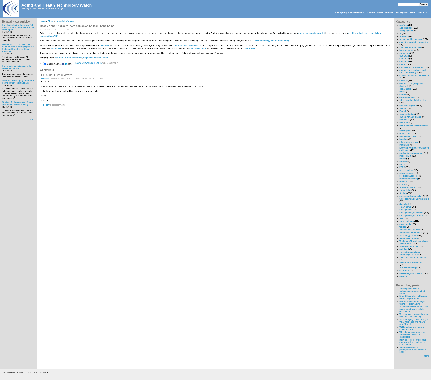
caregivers (404, 53)
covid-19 (403, 80)
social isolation (406, 221)
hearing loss (405, 131)
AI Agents (404, 36)
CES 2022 (404, 56)
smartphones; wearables (411, 215)
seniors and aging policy (411, 196)
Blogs (50, 21)
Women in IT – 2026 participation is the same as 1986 (412, 349)
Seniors (403, 193)
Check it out (249, 48)
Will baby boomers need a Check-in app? (411, 328)
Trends (380, 13)
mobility (403, 161)
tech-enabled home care (411, 232)
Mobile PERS (405, 156)
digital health (405, 89)
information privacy (408, 142)
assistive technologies (410, 47)
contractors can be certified (311, 33)
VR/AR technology (408, 268)
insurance (404, 145)
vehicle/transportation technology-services (409, 253)
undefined (404, 249)
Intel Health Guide (197, 48)
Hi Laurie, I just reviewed (56, 75)
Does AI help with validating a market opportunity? (413, 297)
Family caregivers (408, 105)
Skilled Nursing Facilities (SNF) (414, 199)
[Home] (10, 9)
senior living (405, 190)
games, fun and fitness (410, 117)
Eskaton (105, 45)
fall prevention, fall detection (412, 100)
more (32, 119)
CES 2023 (404, 59)
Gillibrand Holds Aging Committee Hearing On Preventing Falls (18, 81)
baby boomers (406, 50)
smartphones (405, 210)
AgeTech (58, 58)
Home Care (404, 133)
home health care (407, 136)
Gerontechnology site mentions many (271, 41)
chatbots (403, 64)
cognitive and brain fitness (95, 58)
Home (338, 13)
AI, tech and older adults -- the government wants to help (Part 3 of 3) (413, 309)
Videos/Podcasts (356, 13)
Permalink (45, 78)
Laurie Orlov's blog (65, 21)
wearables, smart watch (410, 273)
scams (402, 184)
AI (400, 33)
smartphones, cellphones (411, 213)
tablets (402, 227)
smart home (405, 207)
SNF (401, 218)
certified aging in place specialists (364, 33)
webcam (403, 276)
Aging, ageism (406, 31)
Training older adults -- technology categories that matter (412, 291)
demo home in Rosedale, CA (188, 45)
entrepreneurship (407, 97)
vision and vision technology (412, 257)
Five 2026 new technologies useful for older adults (412, 302)
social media (405, 224)
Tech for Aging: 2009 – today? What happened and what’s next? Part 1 (413, 321)
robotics (403, 181)
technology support (408, 238)
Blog (344, 13)
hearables (404, 122)
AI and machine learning (410, 39)
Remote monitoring (73, 58)
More (426, 356)
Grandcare (56, 48)
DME (401, 92)
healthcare (404, 120)
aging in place (405, 28)
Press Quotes (401, 13)
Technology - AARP (408, 235)
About (412, 13)
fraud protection (407, 114)
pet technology (406, 170)
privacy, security (407, 173)
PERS (402, 167)
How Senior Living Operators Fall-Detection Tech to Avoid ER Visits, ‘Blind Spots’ (18, 27)
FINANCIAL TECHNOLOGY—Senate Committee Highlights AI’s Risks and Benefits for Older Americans (18, 48)
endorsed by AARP (49, 36)
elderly (402, 94)
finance (402, 108)
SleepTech (404, 204)
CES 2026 (404, 61)
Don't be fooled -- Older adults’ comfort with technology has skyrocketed (413, 342)
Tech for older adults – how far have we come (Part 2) (413, 315)
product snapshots (408, 176)
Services (389, 13)
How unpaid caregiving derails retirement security (16, 67)
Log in (99, 63)
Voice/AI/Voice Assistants (411, 262)
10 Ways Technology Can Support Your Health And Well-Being (18, 103)
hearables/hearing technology (413, 125)
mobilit (402, 159)
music (402, 164)
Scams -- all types (408, 187)
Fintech (402, 111)
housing (403, 139)
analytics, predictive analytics (413, 42)
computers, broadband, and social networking (412, 71)
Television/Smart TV (408, 246)
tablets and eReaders (409, 230)
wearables (404, 270)
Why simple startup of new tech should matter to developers (412, 334)
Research (370, 13)
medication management (411, 153)
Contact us (422, 13)
